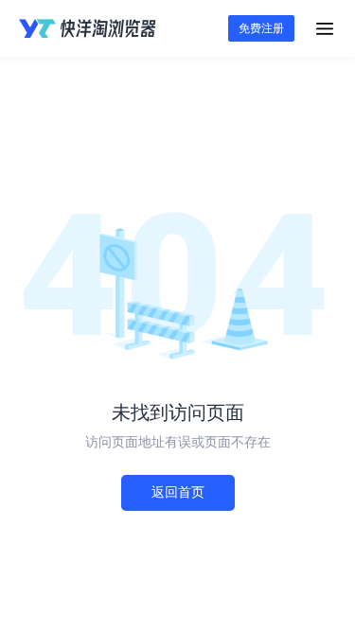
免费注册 (261, 28)
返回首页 (177, 492)
